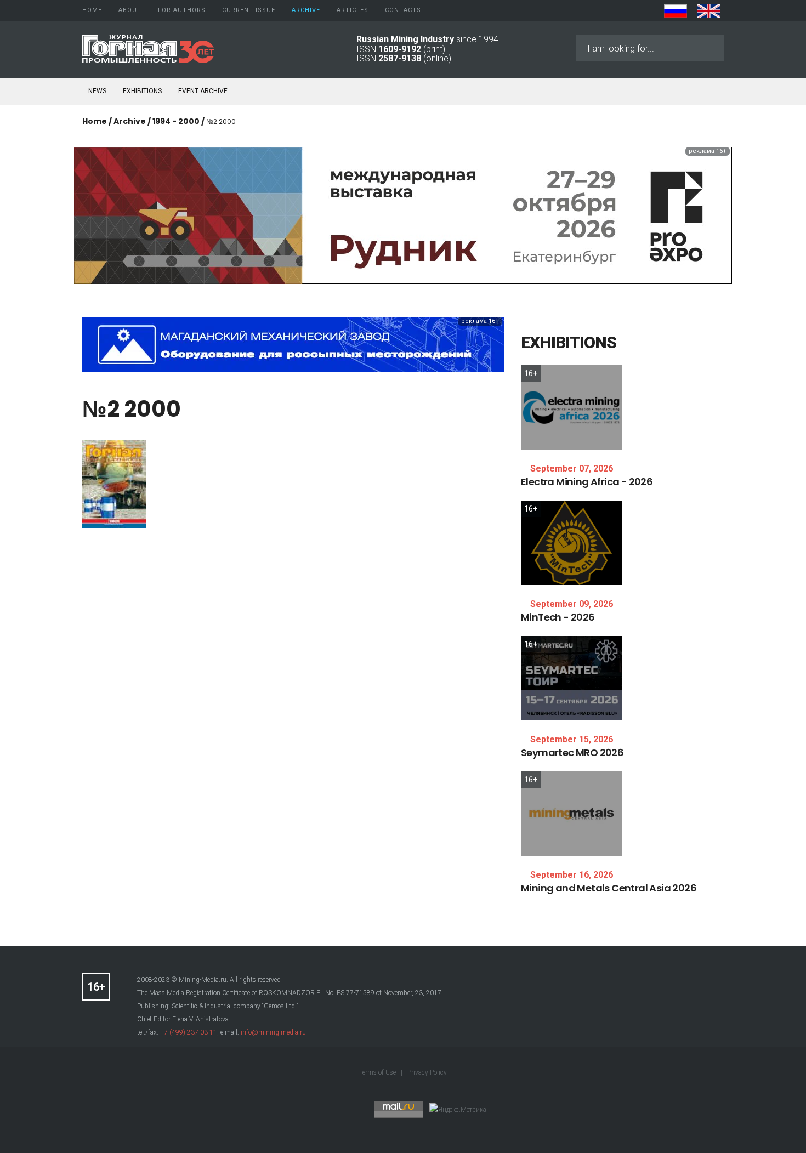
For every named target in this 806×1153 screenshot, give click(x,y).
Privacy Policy (427, 1072)
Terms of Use (378, 1072)
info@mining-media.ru (273, 1032)
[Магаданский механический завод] (293, 343)
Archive (129, 121)
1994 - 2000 (176, 121)
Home (94, 121)
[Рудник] (403, 214)
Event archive (203, 91)
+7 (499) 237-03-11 (188, 1032)
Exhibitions (142, 91)
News (97, 91)
